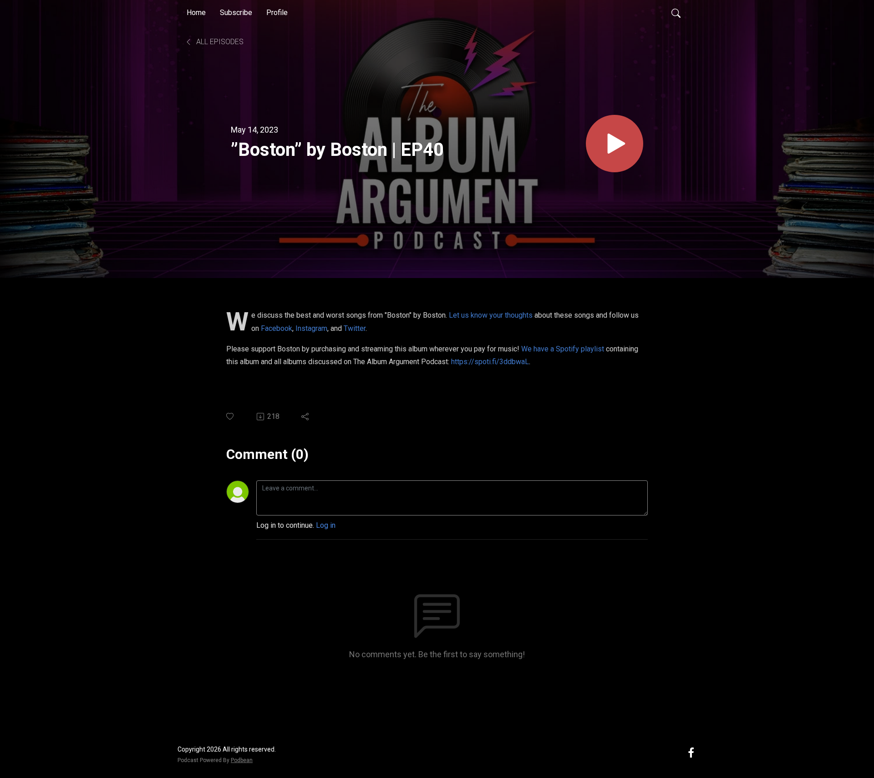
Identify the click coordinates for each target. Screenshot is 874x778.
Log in (325, 525)
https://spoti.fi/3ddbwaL (490, 361)
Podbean (242, 760)
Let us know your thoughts (491, 315)
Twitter (355, 328)
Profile (277, 12)
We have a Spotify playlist (562, 349)
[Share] (305, 416)
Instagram (311, 328)
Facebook (276, 328)
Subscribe (236, 12)
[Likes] (230, 416)
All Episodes (219, 41)
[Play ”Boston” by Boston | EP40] (614, 143)
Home (196, 12)
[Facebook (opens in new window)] (691, 752)
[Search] (676, 13)
